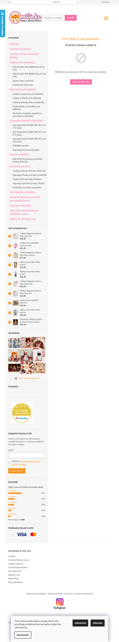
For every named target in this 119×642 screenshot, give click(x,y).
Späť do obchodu (81, 82)
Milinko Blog (13, 578)
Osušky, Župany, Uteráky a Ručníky (29, 170)
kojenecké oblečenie (83, 593)
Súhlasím (97, 623)
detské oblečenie (55, 593)
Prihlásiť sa (17, 471)
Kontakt (56, 2)
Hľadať (70, 18)
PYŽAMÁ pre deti (20, 145)
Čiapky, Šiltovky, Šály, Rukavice (27, 179)
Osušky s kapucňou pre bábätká (28, 94)
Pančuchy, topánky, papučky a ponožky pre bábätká (27, 115)
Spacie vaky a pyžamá (23, 80)
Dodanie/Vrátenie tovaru (18, 560)
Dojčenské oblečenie (23, 84)
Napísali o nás (14, 575)
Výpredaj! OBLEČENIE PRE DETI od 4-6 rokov (29, 133)
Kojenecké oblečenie (22, 62)
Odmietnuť (80, 623)
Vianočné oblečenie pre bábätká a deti (24, 212)
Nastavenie (23, 635)
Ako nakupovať (14, 571)
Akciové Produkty (20, 49)
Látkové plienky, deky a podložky (28, 102)
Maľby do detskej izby (23, 219)
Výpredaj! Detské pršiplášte (26, 150)
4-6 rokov (12, 508)
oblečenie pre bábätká (36, 593)
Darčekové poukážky (22, 192)
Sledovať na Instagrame (29, 378)
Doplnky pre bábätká (23, 89)
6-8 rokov (12, 513)
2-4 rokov (12, 502)
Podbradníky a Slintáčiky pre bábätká (26, 108)
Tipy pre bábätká (20, 205)
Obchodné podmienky (18, 567)
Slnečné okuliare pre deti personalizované (25, 199)
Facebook (68, 593)
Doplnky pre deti (20, 166)
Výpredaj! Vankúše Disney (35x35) (29, 183)
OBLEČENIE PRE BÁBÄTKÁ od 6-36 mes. (29, 75)
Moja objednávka (15, 582)
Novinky (15, 44)
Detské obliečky (19, 154)
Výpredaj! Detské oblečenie (26, 120)
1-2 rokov (12, 496)
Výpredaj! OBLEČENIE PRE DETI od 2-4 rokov (29, 126)
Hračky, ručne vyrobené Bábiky (24, 56)
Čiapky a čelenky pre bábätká (27, 98)
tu (26, 627)
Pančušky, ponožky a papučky (27, 187)
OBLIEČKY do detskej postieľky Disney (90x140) (27, 160)
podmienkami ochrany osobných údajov (26, 463)
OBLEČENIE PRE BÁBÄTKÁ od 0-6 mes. (28, 68)
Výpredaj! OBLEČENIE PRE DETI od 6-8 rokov (29, 140)
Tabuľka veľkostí (15, 563)
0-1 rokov (12, 491)
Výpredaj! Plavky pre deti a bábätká (29, 175)
